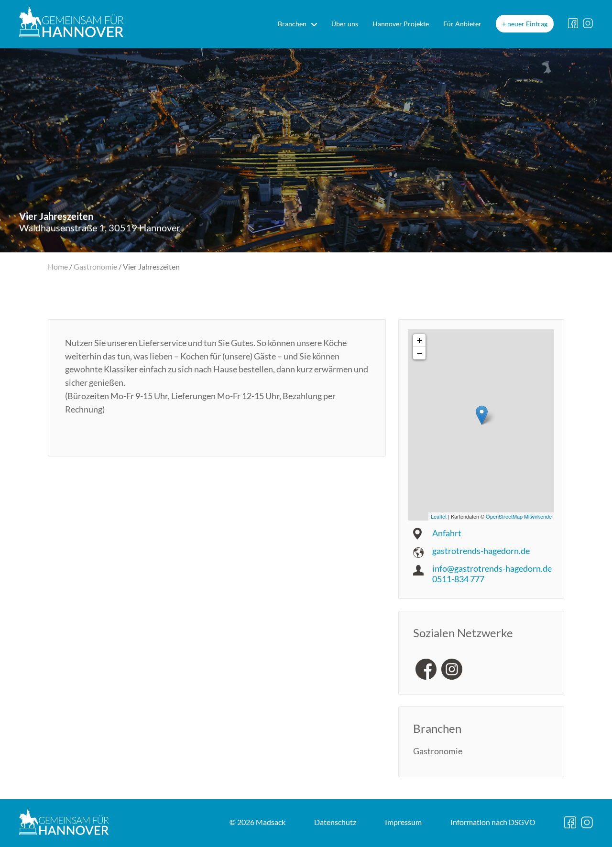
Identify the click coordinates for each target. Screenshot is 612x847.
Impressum (403, 821)
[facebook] (426, 669)
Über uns (344, 24)
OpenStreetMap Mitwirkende (519, 516)
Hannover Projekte (400, 24)
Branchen (292, 24)
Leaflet (439, 516)
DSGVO (493, 821)
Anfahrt (446, 533)
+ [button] (419, 340)
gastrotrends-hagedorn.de (481, 550)
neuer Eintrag (527, 24)
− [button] (419, 353)
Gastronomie (95, 266)
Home (58, 266)
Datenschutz (335, 821)
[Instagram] (451, 669)
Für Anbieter (462, 24)
